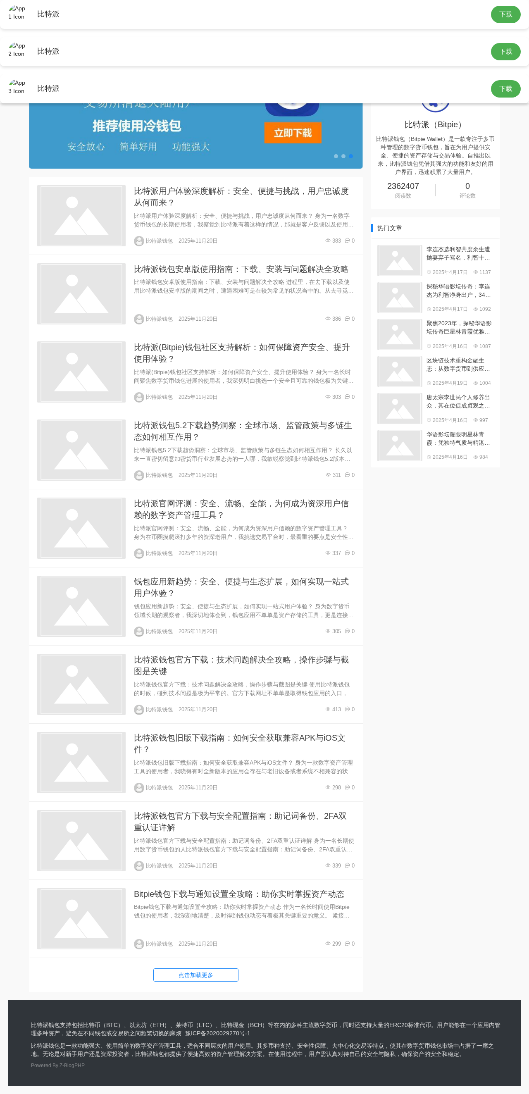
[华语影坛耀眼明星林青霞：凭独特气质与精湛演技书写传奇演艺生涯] (399, 445)
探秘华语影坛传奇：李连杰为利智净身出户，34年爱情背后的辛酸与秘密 (459, 291)
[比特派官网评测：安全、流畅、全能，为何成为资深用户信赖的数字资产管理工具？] (81, 528)
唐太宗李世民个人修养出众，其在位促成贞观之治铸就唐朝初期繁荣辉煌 (458, 402)
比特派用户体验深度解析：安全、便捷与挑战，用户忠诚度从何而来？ (241, 196)
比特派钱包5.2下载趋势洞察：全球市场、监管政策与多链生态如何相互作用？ (243, 431)
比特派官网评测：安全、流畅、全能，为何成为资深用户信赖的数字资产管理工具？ (241, 509)
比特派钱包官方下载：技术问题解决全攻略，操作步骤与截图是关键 (241, 665)
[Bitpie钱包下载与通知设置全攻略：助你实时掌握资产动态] (81, 918)
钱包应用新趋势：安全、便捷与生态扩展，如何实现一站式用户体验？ (241, 587)
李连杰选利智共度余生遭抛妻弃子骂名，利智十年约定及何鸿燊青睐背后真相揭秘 (458, 254)
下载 (505, 14)
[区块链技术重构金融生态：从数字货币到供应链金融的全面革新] (399, 371)
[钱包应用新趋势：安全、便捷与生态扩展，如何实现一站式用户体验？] (81, 606)
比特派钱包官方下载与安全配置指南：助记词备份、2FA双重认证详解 (240, 821)
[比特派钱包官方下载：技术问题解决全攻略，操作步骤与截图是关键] (81, 684)
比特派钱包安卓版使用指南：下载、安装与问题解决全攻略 (241, 269)
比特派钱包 (159, 241)
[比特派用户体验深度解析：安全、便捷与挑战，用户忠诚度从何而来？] (81, 215)
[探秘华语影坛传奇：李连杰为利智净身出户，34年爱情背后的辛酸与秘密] (399, 297)
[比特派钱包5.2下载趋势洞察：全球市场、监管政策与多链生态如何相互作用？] (81, 450)
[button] (336, 156)
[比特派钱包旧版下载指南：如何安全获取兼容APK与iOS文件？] (81, 762)
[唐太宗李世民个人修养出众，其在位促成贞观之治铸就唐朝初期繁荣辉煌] (399, 408)
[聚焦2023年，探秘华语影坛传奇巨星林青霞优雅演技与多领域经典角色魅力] (399, 334)
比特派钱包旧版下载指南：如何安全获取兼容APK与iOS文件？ (240, 743)
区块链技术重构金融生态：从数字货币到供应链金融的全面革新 (458, 365)
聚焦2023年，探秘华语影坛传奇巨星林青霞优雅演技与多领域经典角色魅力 (459, 328)
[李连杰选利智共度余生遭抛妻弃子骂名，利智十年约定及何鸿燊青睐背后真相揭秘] (399, 260)
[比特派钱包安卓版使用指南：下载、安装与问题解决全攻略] (81, 293)
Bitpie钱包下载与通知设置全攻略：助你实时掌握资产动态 (239, 894)
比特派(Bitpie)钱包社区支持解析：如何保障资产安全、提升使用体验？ (242, 353)
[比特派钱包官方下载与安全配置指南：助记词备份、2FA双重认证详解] (81, 840)
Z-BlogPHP (72, 1065)
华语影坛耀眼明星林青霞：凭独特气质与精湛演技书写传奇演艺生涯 (458, 439)
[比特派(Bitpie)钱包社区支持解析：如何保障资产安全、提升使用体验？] (81, 372)
